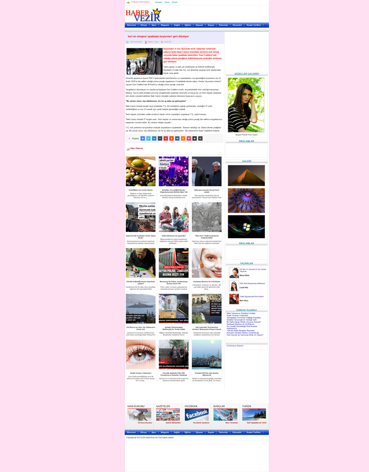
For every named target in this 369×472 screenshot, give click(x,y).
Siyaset (199, 25)
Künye (167, 2)
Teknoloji (223, 25)
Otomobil (237, 25)
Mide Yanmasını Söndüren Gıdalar (241, 313)
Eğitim (188, 25)
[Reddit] (171, 138)
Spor (154, 25)
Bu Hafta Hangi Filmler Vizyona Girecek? (244, 322)
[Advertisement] (110, 72)
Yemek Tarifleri (253, 25)
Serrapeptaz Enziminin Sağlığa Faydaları (244, 318)
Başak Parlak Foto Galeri (247, 135)
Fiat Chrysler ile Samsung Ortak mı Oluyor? (245, 335)
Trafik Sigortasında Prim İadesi (252, 297)
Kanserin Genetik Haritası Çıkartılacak (243, 333)
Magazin (165, 25)
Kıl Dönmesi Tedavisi (235, 346)
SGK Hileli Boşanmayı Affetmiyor (252, 283)
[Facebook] (142, 138)
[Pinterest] (165, 138)
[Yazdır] (200, 138)
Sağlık (177, 25)
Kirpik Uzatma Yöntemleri (237, 315)
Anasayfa (158, 2)
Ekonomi (131, 25)
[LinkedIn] (154, 138)
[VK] (177, 138)
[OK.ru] (183, 138)
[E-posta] (194, 138)
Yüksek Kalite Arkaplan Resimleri (241, 331)
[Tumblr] (160, 138)
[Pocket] (189, 138)
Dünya (144, 25)
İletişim (174, 2)
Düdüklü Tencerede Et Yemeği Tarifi (242, 320)
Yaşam (211, 25)
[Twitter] (148, 138)
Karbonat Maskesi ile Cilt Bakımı (240, 324)
